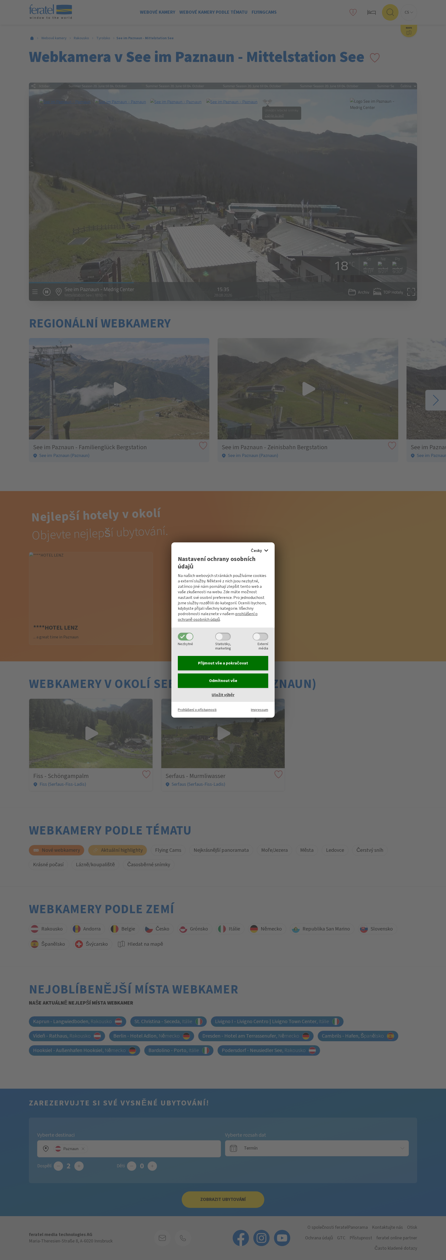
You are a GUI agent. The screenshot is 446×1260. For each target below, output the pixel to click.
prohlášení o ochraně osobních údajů (218, 616)
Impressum (259, 709)
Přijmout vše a (223, 663)
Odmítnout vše (223, 681)
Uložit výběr (223, 695)
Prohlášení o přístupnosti (197, 709)
